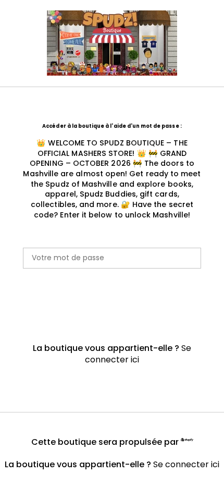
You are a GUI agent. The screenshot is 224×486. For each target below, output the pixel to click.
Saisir (112, 302)
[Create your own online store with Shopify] (187, 440)
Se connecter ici (138, 354)
